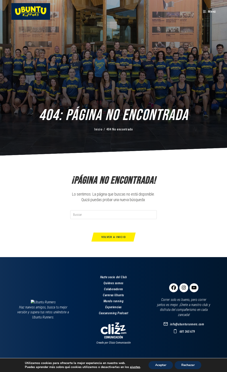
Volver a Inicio (113, 237)
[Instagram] (183, 287)
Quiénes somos (113, 283)
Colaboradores (113, 289)
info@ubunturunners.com (187, 324)
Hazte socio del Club (113, 277)
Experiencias (113, 307)
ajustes (135, 367)
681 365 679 (187, 331)
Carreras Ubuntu (113, 295)
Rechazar (188, 365)
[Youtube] (194, 287)
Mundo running (114, 301)
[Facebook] (173, 287)
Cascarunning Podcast (113, 313)
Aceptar (160, 365)
